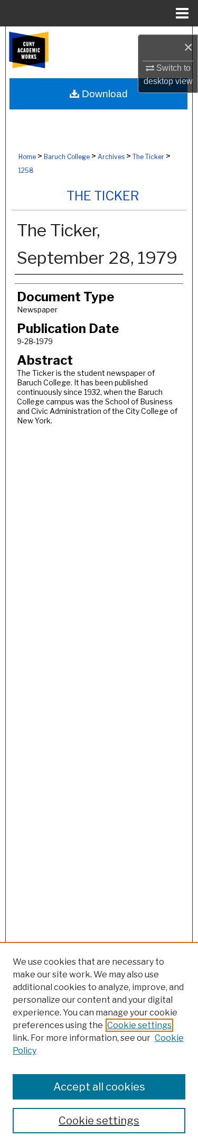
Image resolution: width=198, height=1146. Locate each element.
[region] (99, 1044)
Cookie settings (139, 1025)
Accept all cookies (99, 1086)
